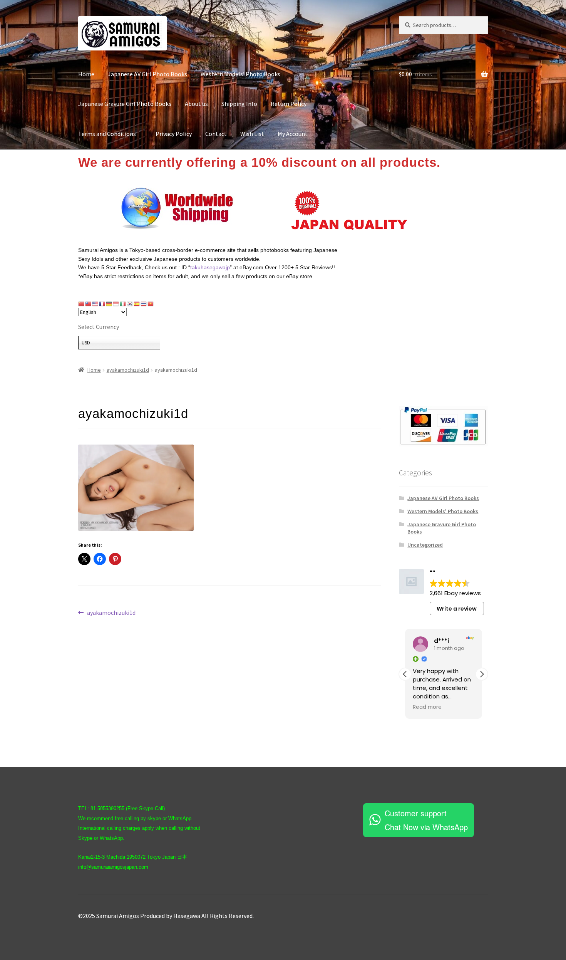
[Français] (102, 303)
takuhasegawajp (210, 267)
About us (196, 103)
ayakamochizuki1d (128, 369)
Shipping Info (239, 103)
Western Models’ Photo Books (240, 74)
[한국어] (130, 303)
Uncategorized (425, 544)
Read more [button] (427, 707)
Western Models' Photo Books (442, 511)
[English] (95, 303)
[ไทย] (144, 303)
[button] (481, 674)
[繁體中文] (88, 303)
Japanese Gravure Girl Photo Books (124, 103)
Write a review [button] (457, 609)
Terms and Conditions (110, 134)
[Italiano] (123, 303)
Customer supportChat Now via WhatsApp (426, 819)
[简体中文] (81, 303)
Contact (216, 134)
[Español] (137, 303)
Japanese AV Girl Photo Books (147, 74)
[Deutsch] (109, 303)
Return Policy (288, 103)
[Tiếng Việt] (150, 303)
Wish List (252, 134)
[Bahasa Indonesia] (116, 303)
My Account (293, 134)
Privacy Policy (174, 134)
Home (86, 74)
